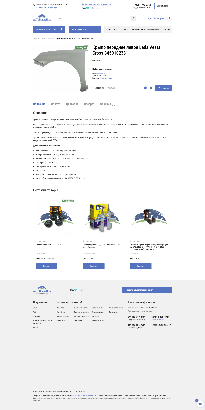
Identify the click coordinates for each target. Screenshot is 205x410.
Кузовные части (106, 78)
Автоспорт (60, 308)
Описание (39, 104)
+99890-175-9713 (160, 317)
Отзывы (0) (107, 104)
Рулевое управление (81, 312)
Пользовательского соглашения (83, 396)
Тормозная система (116, 308)
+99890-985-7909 (136, 324)
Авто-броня (61, 312)
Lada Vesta (101, 73)
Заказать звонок (163, 6)
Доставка (72, 104)
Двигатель (95, 316)
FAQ (115, 29)
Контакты (124, 29)
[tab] (39, 104)
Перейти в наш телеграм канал (139, 290)
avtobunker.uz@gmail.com (161, 325)
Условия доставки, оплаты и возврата (96, 4)
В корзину (165, 88)
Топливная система (98, 320)
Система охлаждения (81, 316)
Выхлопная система (81, 308)
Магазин (167, 29)
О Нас (108, 29)
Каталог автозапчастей (46, 29)
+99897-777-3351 (142, 4)
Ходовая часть (41, 241)
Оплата (55, 104)
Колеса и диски (97, 312)
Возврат (89, 104)
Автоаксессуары (63, 316)
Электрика (78, 320)
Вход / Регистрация (157, 18)
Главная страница (40, 38)
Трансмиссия (113, 312)
